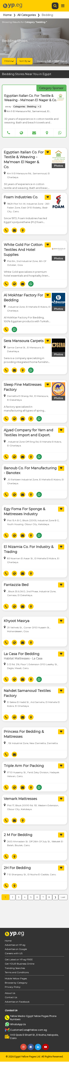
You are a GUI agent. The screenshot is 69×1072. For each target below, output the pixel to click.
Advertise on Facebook (17, 1001)
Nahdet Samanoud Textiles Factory (27, 693)
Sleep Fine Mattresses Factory (23, 387)
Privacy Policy (13, 986)
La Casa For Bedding (21, 654)
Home (7, 15)
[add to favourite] (48, 152)
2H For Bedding (17, 868)
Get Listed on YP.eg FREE (19, 959)
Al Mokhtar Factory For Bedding (23, 297)
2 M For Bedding (18, 835)
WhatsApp (32, 284)
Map (24, 230)
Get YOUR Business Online (19, 963)
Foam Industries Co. (21, 197)
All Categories (26, 15)
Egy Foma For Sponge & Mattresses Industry (24, 511)
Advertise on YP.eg (15, 944)
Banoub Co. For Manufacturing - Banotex (30, 470)
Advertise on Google (16, 949)
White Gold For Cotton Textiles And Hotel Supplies (23, 250)
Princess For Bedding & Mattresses (24, 734)
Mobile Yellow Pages (16, 978)
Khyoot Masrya (17, 621)
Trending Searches (15, 968)
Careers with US (13, 953)
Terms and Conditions (17, 972)
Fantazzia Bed (16, 585)
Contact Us (11, 997)
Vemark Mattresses (20, 799)
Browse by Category (16, 982)
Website (16, 284)
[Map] (47, 133)
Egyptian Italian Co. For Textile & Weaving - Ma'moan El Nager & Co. (24, 159)
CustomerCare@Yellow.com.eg (28, 1030)
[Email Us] (34, 133)
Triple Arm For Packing (24, 766)
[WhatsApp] (59, 133)
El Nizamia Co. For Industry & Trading (29, 549)
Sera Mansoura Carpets (24, 341)
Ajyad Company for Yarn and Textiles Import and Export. (28, 432)
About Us (10, 993)
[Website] (21, 133)
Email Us (16, 230)
